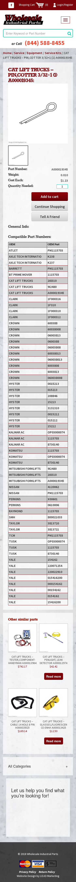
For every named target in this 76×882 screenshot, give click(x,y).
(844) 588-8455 (45, 43)
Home (7, 53)
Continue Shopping (50, 206)
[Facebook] (11, 5)
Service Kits (53, 53)
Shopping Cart (33, 5)
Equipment (34, 53)
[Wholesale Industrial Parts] (32, 19)
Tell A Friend (50, 216)
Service (19, 53)
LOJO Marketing (49, 876)
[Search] (69, 33)
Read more (53, 676)
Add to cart (50, 196)
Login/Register (65, 5)
